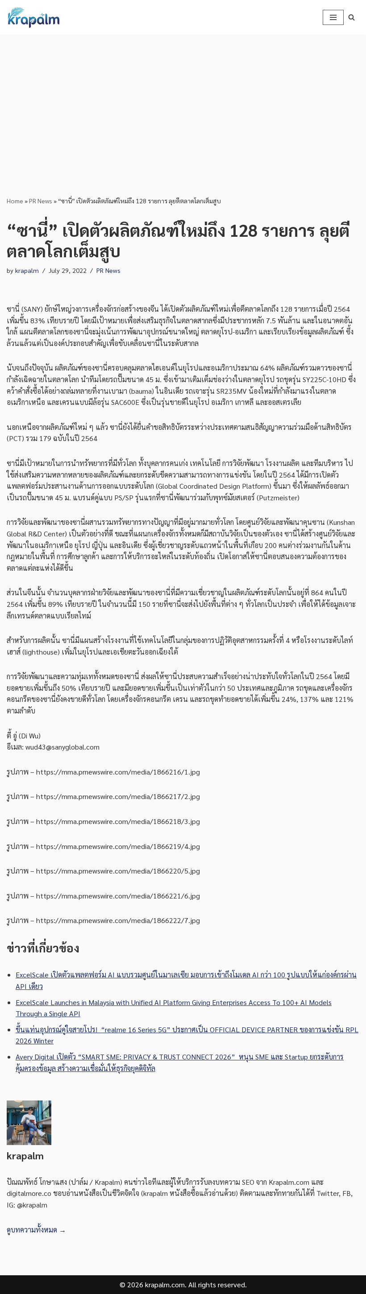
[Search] (351, 17)
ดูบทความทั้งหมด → (36, 1229)
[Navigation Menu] (333, 17)
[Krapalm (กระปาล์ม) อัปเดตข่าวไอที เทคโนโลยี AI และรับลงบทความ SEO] (33, 17)
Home (15, 201)
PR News (40, 201)
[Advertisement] (183, 101)
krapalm (27, 270)
